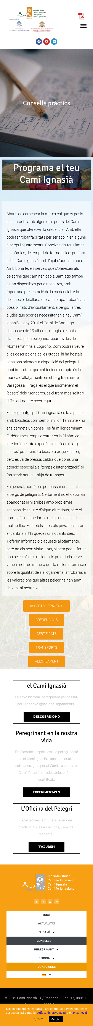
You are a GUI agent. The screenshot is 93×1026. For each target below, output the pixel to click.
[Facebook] (39, 41)
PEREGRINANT (44, 949)
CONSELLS (44, 940)
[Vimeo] (54, 41)
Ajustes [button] (38, 1019)
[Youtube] (46, 41)
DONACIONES (47, 966)
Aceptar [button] (55, 1019)
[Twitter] (36, 901)
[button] (83, 26)
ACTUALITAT (46, 923)
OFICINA (44, 958)
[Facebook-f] (43, 901)
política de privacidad (51, 1012)
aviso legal (79, 1012)
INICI (46, 914)
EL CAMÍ (44, 932)
